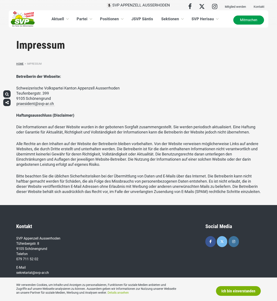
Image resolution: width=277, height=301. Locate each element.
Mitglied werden (235, 6)
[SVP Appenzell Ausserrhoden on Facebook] (210, 241)
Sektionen (170, 19)
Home (20, 63)
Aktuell (58, 19)
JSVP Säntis (142, 19)
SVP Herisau (203, 19)
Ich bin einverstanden (238, 291)
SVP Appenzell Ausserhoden (140, 5)
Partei (82, 19)
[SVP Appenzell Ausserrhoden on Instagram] (234, 241)
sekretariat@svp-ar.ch (32, 273)
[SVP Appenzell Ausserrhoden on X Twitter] (222, 241)
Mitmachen (248, 20)
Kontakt (259, 6)
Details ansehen (118, 292)
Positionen (109, 19)
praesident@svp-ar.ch (35, 103)
